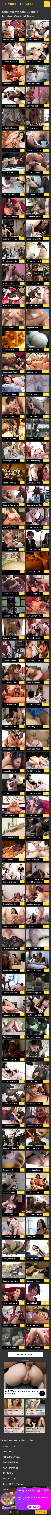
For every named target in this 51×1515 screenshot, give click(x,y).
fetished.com (9, 1446)
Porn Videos (8, 1451)
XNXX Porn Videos (12, 1457)
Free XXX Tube (10, 1478)
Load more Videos (25, 1354)
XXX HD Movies (10, 1468)
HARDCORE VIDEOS (19, 4)
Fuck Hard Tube (10, 1462)
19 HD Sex (8, 1473)
